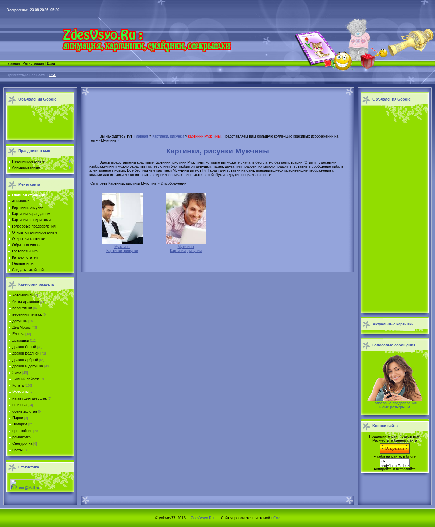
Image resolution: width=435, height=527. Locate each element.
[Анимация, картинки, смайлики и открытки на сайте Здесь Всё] (146, 51)
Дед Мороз (21, 327)
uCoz (275, 518)
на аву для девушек (29, 398)
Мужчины (20, 392)
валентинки (22, 308)
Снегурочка (22, 443)
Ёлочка (18, 334)
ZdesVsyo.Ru (202, 518)
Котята (18, 385)
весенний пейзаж (27, 314)
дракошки (20, 340)
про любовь (22, 431)
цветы (17, 450)
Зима (16, 372)
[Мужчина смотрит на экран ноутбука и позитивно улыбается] (186, 243)
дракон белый (24, 347)
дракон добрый (25, 360)
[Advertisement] (38, 123)
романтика (21, 437)
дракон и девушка (27, 366)
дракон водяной (25, 353)
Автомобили (22, 295)
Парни (17, 418)
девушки (19, 321)
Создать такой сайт (29, 270)
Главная (13, 63)
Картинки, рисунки (168, 136)
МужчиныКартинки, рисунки (122, 248)
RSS (52, 75)
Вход (51, 63)
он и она (19, 405)
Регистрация (33, 63)
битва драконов (25, 301)
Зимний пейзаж (25, 379)
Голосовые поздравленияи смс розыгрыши (395, 405)
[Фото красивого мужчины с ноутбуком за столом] (122, 243)
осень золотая (24, 411)
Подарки (19, 424)
